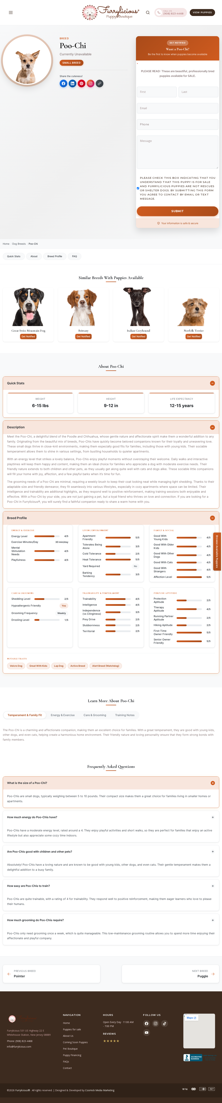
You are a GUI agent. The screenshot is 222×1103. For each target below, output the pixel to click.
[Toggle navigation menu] (11, 12)
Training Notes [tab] (125, 715)
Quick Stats (13, 256)
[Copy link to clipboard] (99, 83)
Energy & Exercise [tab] (63, 715)
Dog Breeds (19, 243)
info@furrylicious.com (19, 1046)
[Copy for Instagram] (90, 83)
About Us (68, 1035)
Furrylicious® (23, 1090)
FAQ (74, 256)
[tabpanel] (111, 735)
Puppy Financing (72, 1055)
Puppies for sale (72, 1029)
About (34, 256)
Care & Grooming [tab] (95, 715)
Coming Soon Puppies (75, 1042)
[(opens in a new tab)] (199, 1057)
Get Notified (28, 336)
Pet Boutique (70, 1048)
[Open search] (148, 12)
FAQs (66, 1061)
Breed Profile (55, 256)
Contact (67, 1068)
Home (6, 243)
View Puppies (202, 12)
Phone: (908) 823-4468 (19, 1041)
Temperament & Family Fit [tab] (25, 715)
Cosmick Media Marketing (99, 1090)
